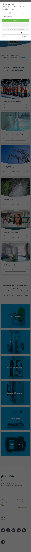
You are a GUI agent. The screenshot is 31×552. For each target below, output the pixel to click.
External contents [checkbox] (8, 16)
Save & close (15, 25)
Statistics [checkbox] (13, 13)
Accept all (15, 20)
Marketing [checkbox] (21, 13)
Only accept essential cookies (15, 29)
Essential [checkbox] (6, 13)
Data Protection (25, 36)
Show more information (15, 32)
